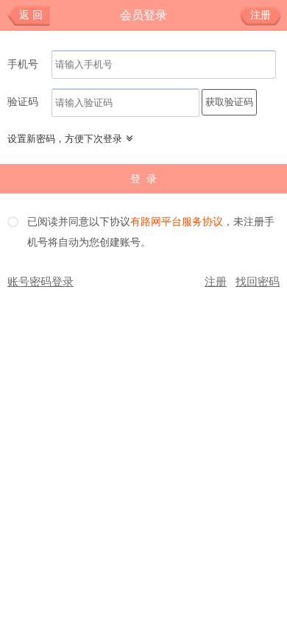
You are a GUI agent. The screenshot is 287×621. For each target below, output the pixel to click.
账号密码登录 (40, 282)
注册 (260, 15)
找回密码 (257, 282)
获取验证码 (229, 101)
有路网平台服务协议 (176, 222)
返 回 (31, 15)
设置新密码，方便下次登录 (64, 138)
